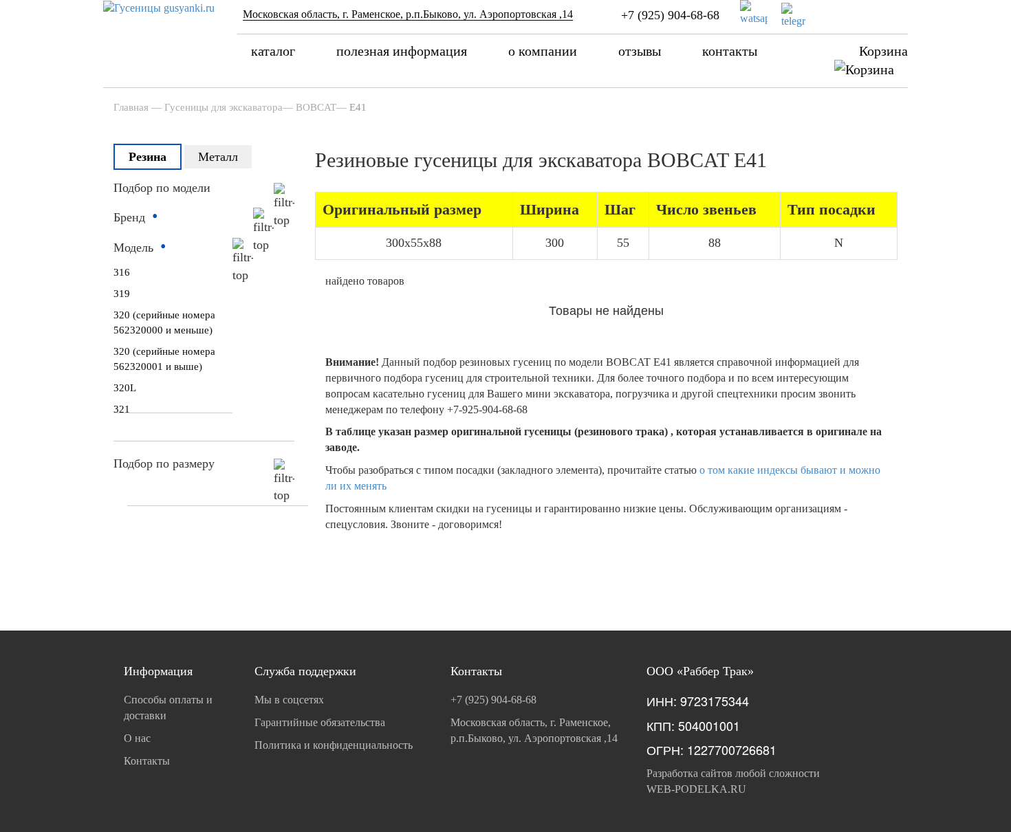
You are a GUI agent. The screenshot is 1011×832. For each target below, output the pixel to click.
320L (124, 387)
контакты (729, 50)
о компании (542, 50)
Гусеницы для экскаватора (223, 107)
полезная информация (401, 50)
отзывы (639, 50)
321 (121, 409)
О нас (137, 738)
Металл (218, 157)
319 (121, 293)
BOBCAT (316, 107)
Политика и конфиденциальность (333, 745)
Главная (131, 107)
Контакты (147, 761)
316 (121, 272)
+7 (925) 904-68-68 (670, 15)
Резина (147, 157)
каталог (273, 50)
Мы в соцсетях (289, 699)
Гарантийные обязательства (319, 722)
